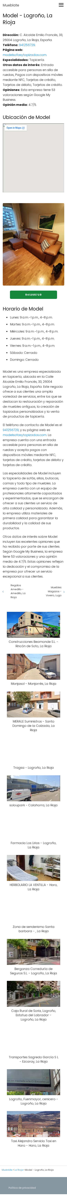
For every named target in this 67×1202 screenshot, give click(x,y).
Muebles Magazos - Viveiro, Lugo (54, 591)
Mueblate (11, 5)
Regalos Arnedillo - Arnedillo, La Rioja (18, 591)
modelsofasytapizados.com (24, 55)
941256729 (27, 45)
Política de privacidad (22, 1188)
